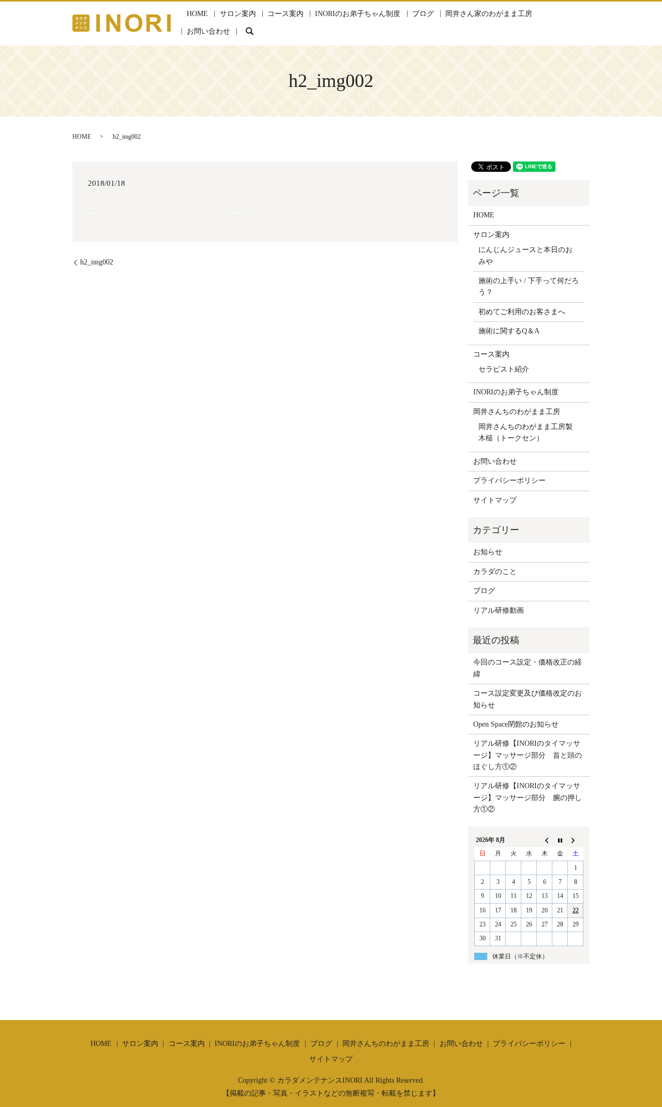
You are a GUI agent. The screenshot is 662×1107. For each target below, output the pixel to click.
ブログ (423, 14)
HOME (197, 14)
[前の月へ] (544, 840)
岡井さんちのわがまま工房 (516, 412)
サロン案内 (238, 14)
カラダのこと (495, 571)
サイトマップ (495, 500)
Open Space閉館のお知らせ (516, 724)
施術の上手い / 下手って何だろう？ (528, 286)
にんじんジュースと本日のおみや (525, 255)
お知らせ (487, 552)
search (250, 31)
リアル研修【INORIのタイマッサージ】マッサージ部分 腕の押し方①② (527, 797)
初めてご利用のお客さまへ (521, 312)
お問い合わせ (208, 31)
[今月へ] (560, 840)
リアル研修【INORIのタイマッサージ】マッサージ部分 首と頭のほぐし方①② (527, 755)
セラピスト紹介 (503, 369)
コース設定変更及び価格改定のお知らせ (527, 699)
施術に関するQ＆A (508, 331)
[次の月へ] (575, 840)
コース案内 (285, 14)
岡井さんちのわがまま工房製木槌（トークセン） (525, 432)
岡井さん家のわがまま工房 (488, 14)
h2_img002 (96, 262)
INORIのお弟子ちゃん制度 (357, 14)
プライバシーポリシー (509, 480)
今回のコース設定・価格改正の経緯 (527, 667)
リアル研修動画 (498, 610)
